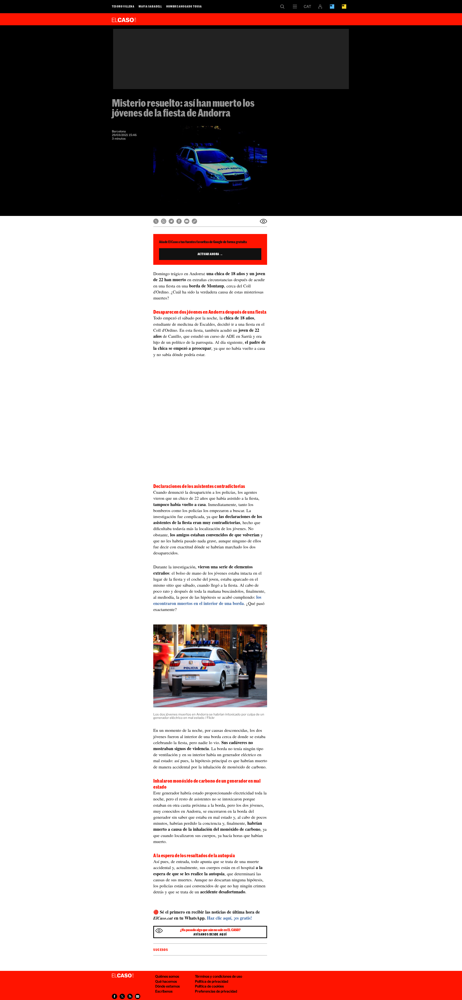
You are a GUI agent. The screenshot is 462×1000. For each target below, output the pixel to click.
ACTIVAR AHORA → (210, 254)
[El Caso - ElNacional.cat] (123, 976)
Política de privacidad (211, 981)
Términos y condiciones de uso (218, 976)
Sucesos (160, 950)
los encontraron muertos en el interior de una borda (207, 600)
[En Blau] (332, 6)
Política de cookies (209, 986)
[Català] (307, 6)
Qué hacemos (166, 981)
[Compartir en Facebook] (179, 221)
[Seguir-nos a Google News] (137, 996)
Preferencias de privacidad (216, 991)
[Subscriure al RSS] (130, 996)
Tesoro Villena (123, 6)
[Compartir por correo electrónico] (186, 221)
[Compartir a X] (122, 996)
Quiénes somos (167, 976)
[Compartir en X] (156, 221)
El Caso (124, 19)
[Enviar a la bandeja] (263, 221)
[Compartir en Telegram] (171, 221)
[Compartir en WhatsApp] (163, 221)
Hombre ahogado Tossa (184, 6)
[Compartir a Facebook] (114, 996)
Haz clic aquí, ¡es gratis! (229, 918)
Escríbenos (164, 991)
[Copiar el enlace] (194, 221)
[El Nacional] (344, 6)
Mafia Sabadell (150, 6)
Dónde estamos (167, 986)
